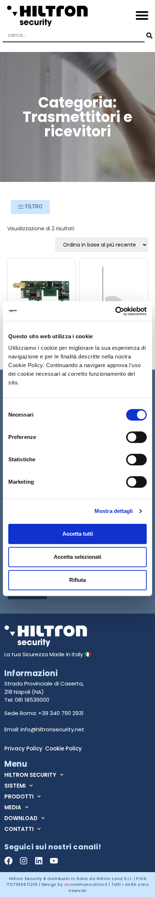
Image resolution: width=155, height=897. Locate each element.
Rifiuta (77, 580)
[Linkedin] (39, 861)
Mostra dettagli (113, 511)
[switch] (136, 437)
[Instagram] (23, 861)
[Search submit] (148, 35)
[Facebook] (8, 861)
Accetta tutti (77, 534)
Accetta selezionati (77, 557)
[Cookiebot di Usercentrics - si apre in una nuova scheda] (115, 311)
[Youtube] (54, 861)
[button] (142, 15)
